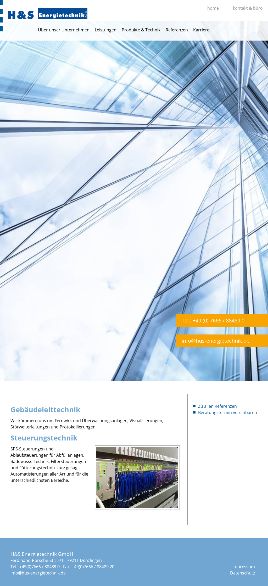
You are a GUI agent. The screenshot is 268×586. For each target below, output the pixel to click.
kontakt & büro (248, 8)
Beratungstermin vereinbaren (227, 412)
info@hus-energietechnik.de (215, 340)
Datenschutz (242, 573)
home (213, 8)
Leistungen (105, 30)
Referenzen (177, 30)
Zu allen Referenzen (217, 406)
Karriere (201, 30)
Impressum (243, 567)
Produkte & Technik (141, 30)
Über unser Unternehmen (64, 30)
